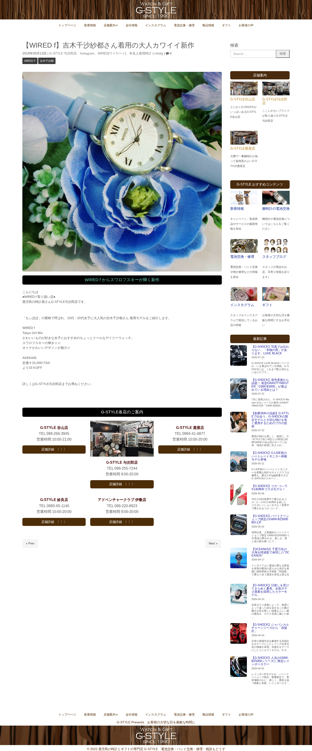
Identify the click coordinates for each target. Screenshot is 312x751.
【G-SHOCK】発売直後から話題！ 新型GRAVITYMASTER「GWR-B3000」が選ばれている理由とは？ (270, 384)
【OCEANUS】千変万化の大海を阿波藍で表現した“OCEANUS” (270, 552)
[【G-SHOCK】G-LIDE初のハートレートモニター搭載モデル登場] (238, 461)
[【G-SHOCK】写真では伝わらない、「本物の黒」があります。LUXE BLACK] (238, 355)
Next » (213, 543)
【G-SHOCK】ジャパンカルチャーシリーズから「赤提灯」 (270, 628)
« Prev (30, 543)
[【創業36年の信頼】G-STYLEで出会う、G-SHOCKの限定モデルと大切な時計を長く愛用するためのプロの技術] (238, 422)
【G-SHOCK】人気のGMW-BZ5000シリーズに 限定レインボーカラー (270, 661)
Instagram (87, 53)
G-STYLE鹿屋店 (242, 148)
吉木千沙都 (47, 60)
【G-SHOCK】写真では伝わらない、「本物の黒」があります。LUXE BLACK (270, 350)
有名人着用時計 (140, 53)
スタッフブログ (274, 256)
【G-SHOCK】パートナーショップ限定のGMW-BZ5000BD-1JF (270, 519)
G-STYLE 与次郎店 (63, 53)
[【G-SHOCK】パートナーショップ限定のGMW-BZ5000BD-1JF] (238, 524)
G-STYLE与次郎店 (274, 101)
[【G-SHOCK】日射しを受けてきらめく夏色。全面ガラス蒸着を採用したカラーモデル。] (238, 594)
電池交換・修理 (242, 256)
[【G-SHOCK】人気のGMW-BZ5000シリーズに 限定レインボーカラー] (238, 666)
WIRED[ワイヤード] (112, 53)
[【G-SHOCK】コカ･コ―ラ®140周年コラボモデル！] (238, 495)
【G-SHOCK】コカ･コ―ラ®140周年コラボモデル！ (269, 487)
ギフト (267, 305)
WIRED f (30, 60)
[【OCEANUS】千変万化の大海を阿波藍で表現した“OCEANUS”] (238, 558)
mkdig (158, 53)
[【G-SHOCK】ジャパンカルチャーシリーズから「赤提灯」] (238, 633)
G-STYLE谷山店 (242, 99)
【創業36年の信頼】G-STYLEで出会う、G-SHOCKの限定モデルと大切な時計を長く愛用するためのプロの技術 (270, 420)
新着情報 (237, 208)
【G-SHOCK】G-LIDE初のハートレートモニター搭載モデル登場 (269, 456)
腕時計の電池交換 (276, 208)
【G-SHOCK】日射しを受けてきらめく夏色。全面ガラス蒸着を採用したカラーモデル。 (270, 590)
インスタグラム (242, 305)
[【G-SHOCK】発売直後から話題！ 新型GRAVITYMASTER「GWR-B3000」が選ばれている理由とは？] (238, 388)
